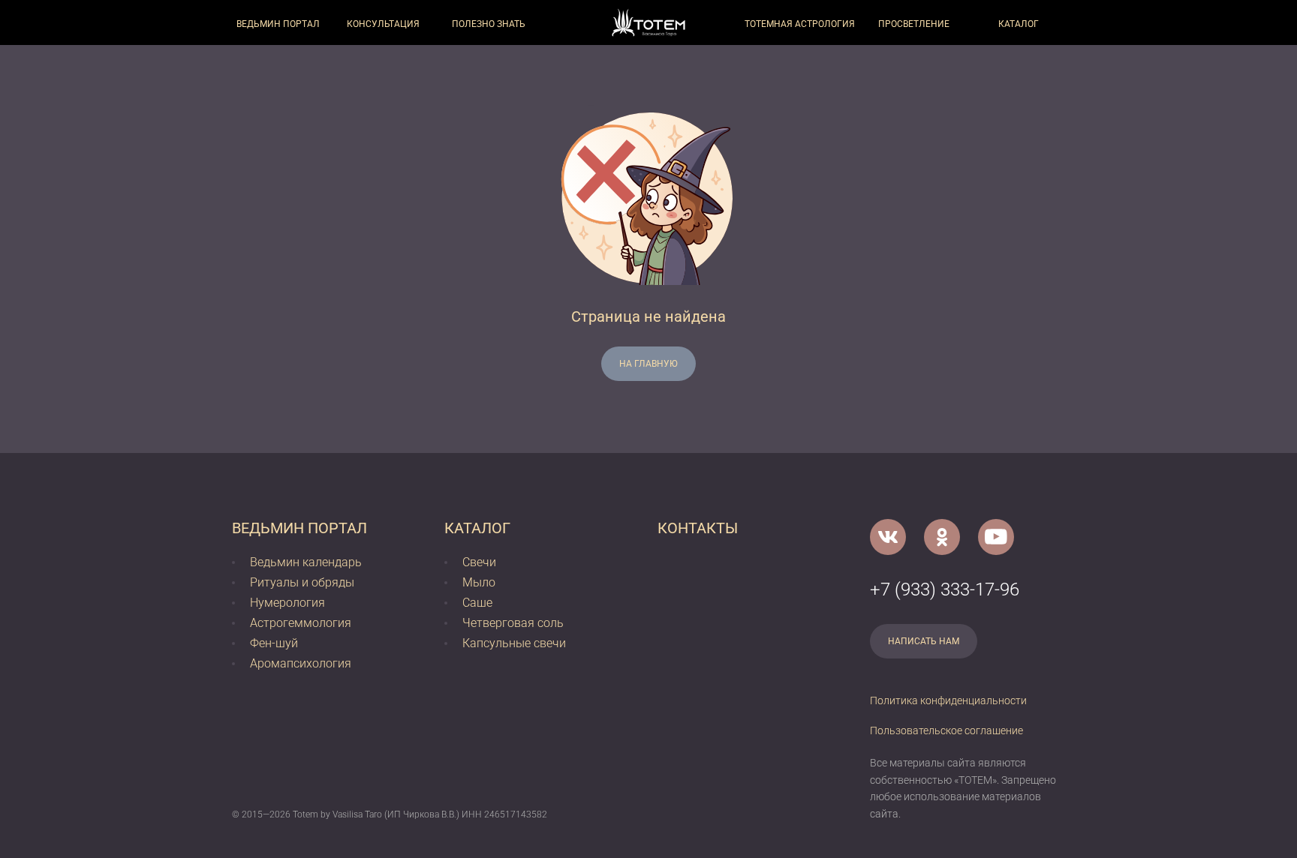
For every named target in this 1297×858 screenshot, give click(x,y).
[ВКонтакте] (888, 537)
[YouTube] (996, 537)
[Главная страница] (648, 23)
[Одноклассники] (942, 537)
